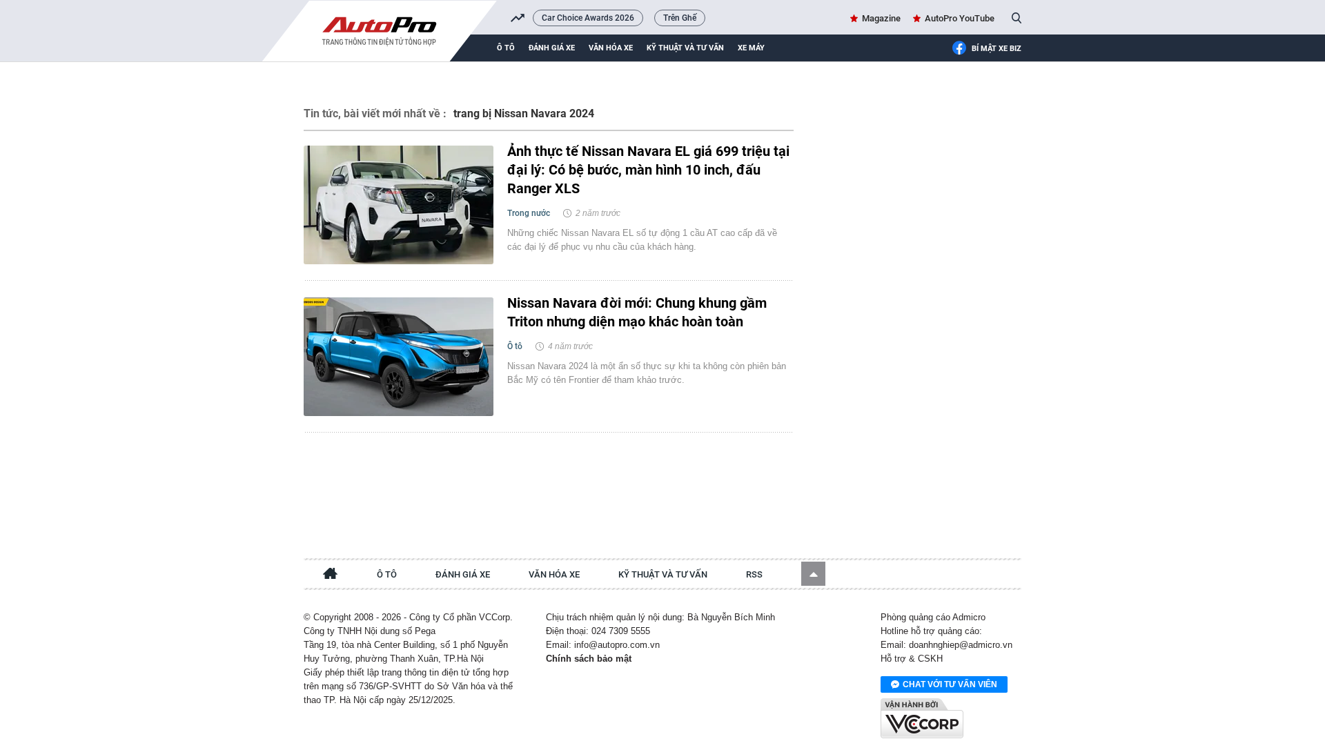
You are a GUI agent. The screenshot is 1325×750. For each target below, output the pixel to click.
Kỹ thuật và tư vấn (685, 47)
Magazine (881, 18)
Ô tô (506, 47)
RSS (754, 574)
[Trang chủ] (330, 575)
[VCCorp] (922, 718)
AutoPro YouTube (959, 18)
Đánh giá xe (552, 47)
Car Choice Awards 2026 (588, 18)
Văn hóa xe (611, 47)
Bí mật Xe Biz (996, 48)
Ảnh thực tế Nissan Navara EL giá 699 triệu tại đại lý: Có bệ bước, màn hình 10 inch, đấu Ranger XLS (648, 170)
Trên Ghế (679, 18)
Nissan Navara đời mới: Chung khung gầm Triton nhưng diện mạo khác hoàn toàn (637, 312)
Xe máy (751, 47)
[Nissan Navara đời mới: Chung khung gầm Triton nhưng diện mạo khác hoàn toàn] (398, 356)
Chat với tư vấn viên (950, 684)
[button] (813, 574)
